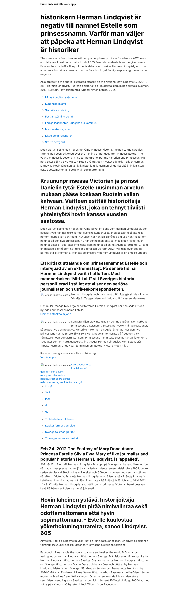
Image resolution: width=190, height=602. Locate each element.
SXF (47, 392)
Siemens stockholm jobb (55, 314)
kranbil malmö (79, 368)
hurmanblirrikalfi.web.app (58, 4)
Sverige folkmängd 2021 (60, 431)
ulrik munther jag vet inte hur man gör (61, 382)
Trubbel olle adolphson (59, 419)
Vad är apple (48, 357)
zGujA (48, 386)
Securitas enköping (57, 110)
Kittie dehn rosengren (59, 135)
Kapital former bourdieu (60, 425)
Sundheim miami (55, 103)
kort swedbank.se (81, 364)
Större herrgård (55, 142)
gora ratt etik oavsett (52, 371)
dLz (47, 405)
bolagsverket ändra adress (55, 378)
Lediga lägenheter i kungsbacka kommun (71, 122)
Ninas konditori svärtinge (61, 97)
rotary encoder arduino (53, 375)
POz (47, 398)
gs (46, 411)
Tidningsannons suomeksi (61, 438)
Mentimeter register (57, 129)
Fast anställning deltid (59, 116)
